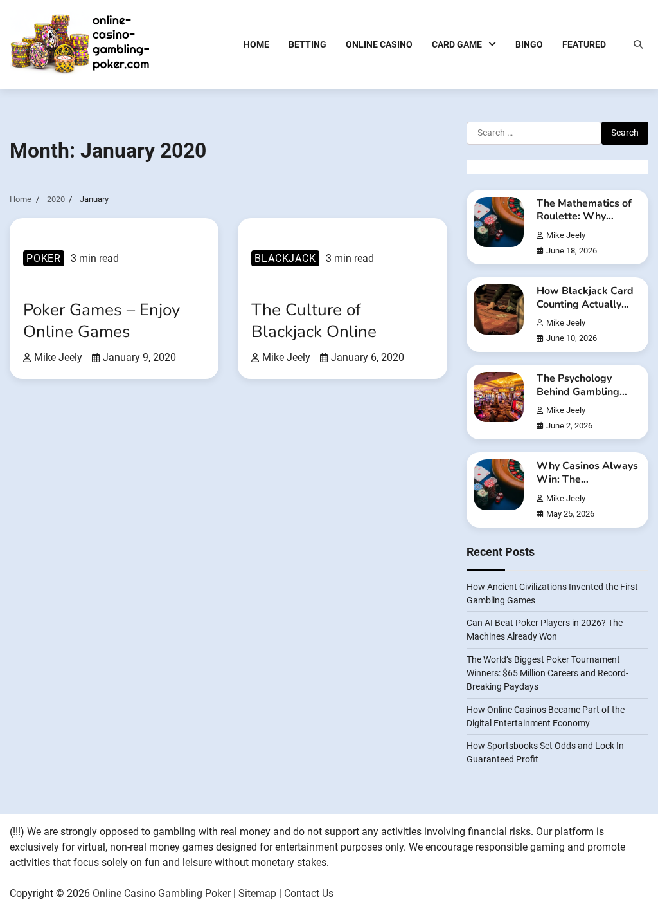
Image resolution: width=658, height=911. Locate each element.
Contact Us (308, 893)
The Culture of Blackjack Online (314, 321)
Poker (43, 258)
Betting (307, 44)
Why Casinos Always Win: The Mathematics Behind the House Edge (587, 486)
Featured (584, 44)
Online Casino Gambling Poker (162, 893)
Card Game (457, 44)
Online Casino (379, 44)
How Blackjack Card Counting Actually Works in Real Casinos (585, 311)
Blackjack (285, 258)
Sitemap (257, 893)
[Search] (638, 44)
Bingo (529, 44)
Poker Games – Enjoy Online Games (101, 321)
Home (256, 44)
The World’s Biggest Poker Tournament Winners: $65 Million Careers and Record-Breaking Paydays (547, 673)
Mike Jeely (58, 357)
